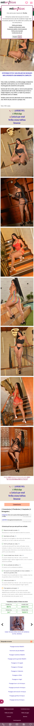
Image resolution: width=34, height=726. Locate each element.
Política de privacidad (17, 31)
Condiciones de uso (17, 33)
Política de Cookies (17, 25)
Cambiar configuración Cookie (17, 27)
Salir (20, 37)
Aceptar (15, 37)
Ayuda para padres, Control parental (17, 29)
